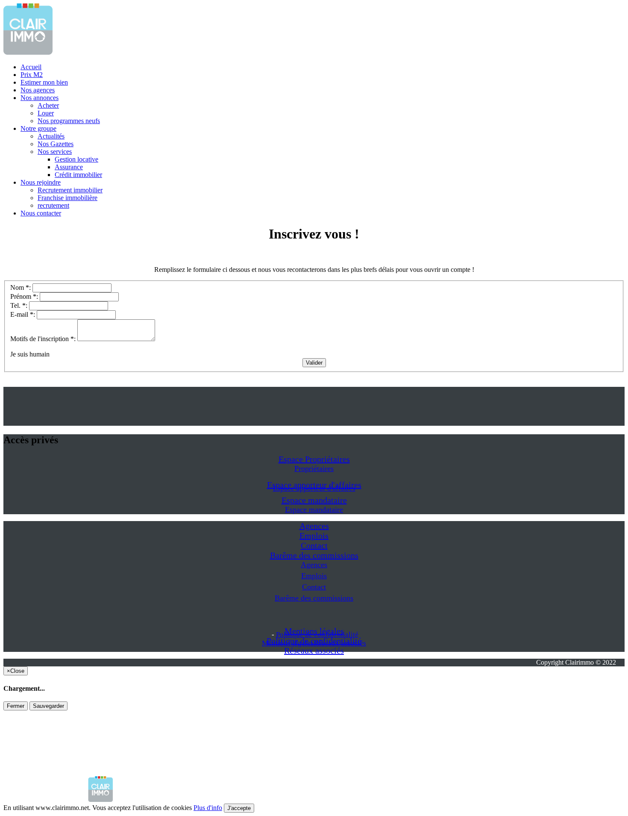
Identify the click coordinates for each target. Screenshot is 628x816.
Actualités (51, 136)
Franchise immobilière (67, 197)
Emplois (314, 535)
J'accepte (239, 808)
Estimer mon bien (44, 82)
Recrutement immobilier (70, 190)
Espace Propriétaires (314, 459)
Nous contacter (41, 213)
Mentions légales (288, 643)
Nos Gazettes (55, 143)
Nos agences (38, 90)
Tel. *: (19, 305)
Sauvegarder (48, 706)
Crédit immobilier (78, 174)
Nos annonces (40, 97)
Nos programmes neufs (69, 120)
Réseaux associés (314, 650)
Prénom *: (25, 296)
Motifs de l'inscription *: (43, 338)
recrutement (53, 205)
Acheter (48, 105)
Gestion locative (76, 159)
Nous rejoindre (41, 182)
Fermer (15, 706)
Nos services (55, 151)
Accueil (31, 67)
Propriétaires (314, 468)
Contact (314, 545)
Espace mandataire (314, 500)
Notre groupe (38, 128)
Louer (46, 113)
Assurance (69, 167)
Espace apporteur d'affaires (314, 488)
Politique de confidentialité (317, 634)
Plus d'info (208, 807)
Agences (314, 525)
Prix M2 (32, 74)
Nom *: (21, 287)
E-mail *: (23, 314)
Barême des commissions (314, 555)
